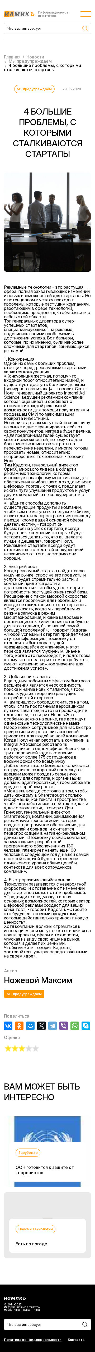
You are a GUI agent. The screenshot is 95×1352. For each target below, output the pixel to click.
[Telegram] (52, 1026)
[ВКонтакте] (8, 1026)
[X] (41, 1026)
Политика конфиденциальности (32, 1339)
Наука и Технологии (35, 1229)
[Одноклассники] (19, 1026)
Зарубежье (28, 1152)
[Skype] (86, 1026)
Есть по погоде (31, 1243)
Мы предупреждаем (34, 89)
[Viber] (63, 1026)
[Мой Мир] (30, 1026)
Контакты (77, 1339)
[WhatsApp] (74, 1026)
